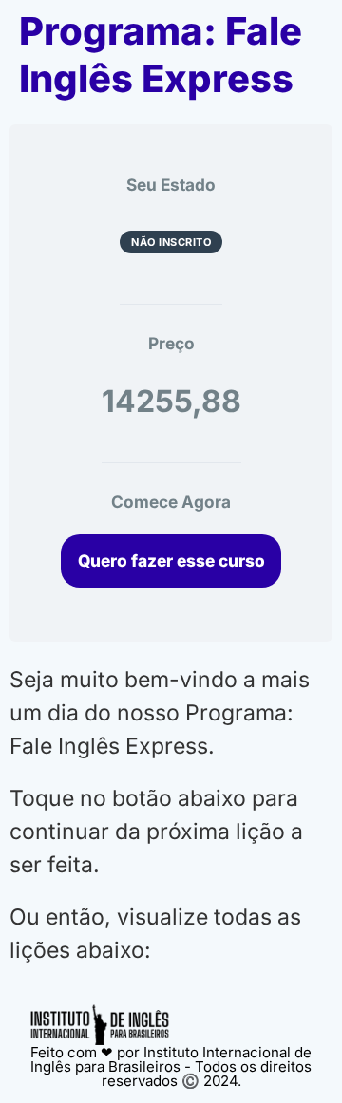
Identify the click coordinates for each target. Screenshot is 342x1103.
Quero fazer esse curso (171, 560)
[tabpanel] (171, 815)
